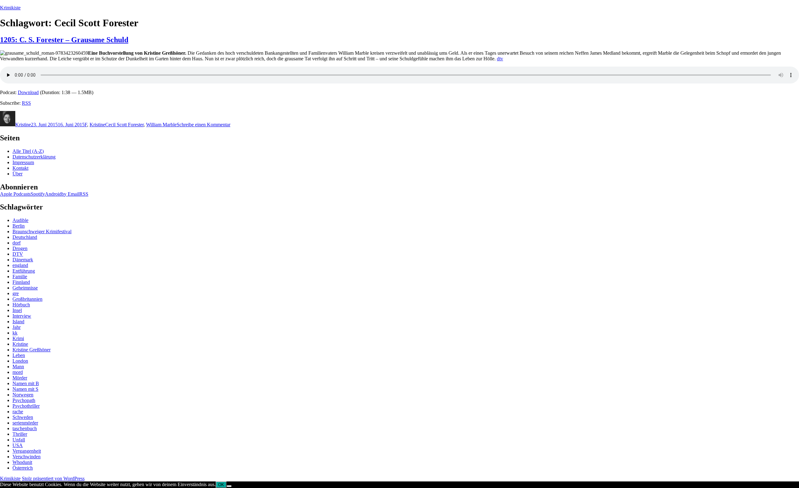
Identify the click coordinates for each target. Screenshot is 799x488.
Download (28, 92)
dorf (16, 242)
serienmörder (25, 422)
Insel (17, 310)
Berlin (18, 226)
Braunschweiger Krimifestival (41, 231)
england (20, 265)
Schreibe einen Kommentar (203, 124)
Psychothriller (26, 406)
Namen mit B (25, 383)
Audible (20, 220)
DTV (17, 254)
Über (17, 173)
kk (14, 332)
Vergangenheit (26, 451)
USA (17, 445)
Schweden (22, 417)
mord (17, 372)
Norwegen (22, 394)
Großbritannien (27, 299)
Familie (19, 276)
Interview (21, 316)
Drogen (19, 248)
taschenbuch (24, 428)
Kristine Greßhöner (31, 349)
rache (17, 411)
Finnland (21, 282)
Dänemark (22, 259)
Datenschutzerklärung (34, 156)
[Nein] (229, 486)
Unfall (18, 439)
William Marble (161, 124)
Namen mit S (25, 389)
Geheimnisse (25, 287)
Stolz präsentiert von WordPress (53, 478)
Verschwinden (26, 456)
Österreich (22, 467)
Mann (18, 366)
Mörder (19, 377)
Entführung (23, 271)
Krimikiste (10, 7)
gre (15, 293)
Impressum (23, 162)
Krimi (18, 338)
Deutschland (24, 237)
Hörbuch (21, 304)
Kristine (23, 124)
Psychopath (23, 400)
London (20, 361)
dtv (500, 58)
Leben (18, 355)
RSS (26, 103)
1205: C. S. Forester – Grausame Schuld (64, 40)
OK (221, 484)
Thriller (19, 434)
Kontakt (20, 168)
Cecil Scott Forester (124, 124)
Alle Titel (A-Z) (28, 151)
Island (18, 321)
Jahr (16, 327)
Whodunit (22, 462)
